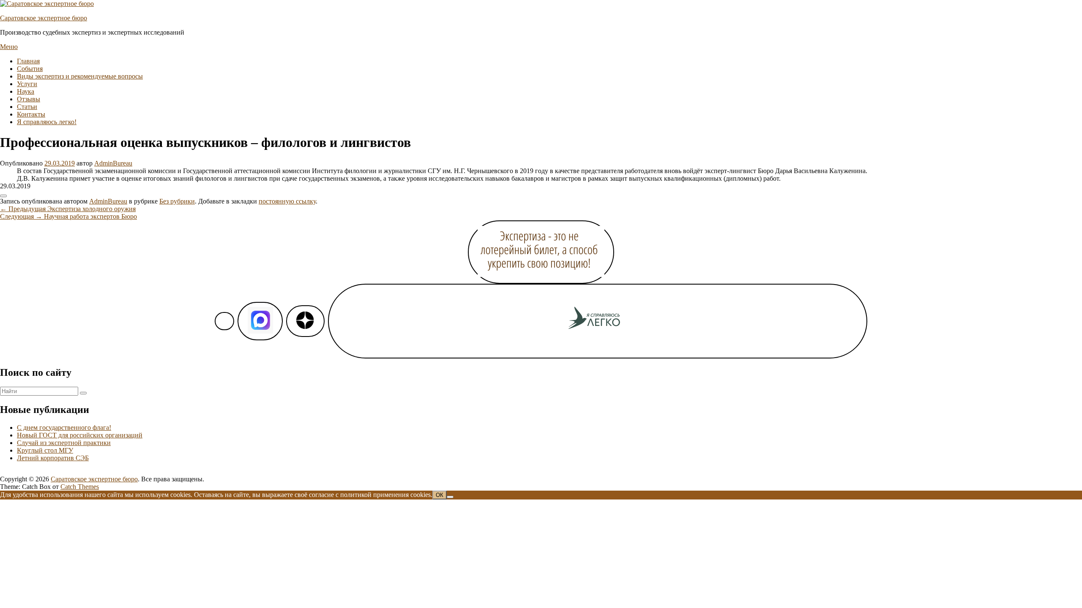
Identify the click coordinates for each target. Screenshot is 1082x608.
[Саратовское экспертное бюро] (47, 3)
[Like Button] (3, 196)
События (30, 68)
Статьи (27, 106)
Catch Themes (79, 486)
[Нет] (450, 497)
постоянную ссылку (287, 201)
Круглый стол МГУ (45, 450)
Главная (28, 61)
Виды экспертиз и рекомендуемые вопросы (80, 76)
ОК (439, 495)
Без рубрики (177, 201)
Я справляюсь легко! (47, 121)
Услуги (27, 83)
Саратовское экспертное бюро (43, 18)
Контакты (31, 114)
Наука (25, 91)
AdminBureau (113, 163)
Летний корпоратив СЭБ (53, 457)
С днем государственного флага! (64, 427)
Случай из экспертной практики (64, 442)
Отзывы (28, 99)
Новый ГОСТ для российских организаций (79, 435)
